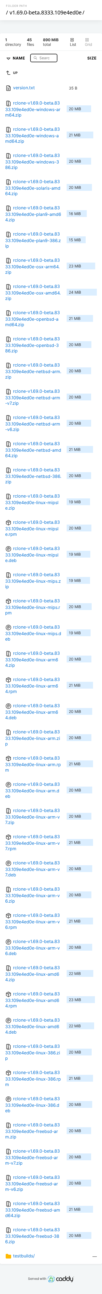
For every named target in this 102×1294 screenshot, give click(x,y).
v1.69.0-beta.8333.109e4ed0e (46, 12)
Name (19, 57)
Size (92, 58)
